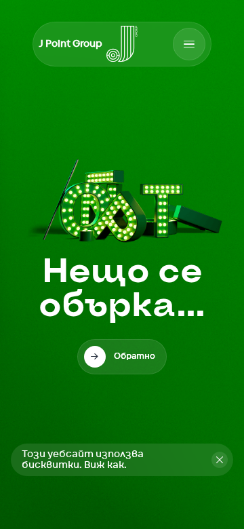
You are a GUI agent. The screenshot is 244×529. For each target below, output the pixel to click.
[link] (122, 356)
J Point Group (70, 44)
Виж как (104, 465)
